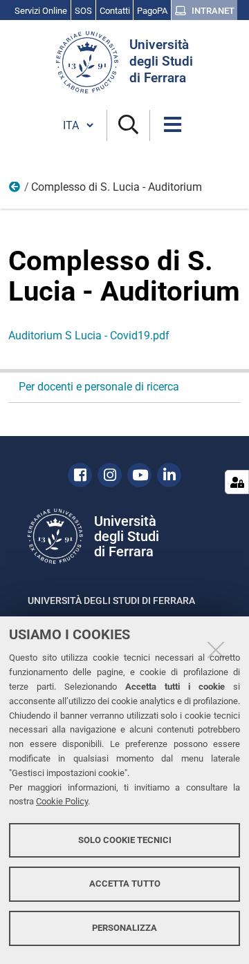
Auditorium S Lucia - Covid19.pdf (88, 335)
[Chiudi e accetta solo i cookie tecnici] (216, 650)
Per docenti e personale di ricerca (99, 386)
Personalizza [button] (124, 928)
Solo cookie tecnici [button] (125, 840)
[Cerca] (128, 125)
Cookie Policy (62, 801)
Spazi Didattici (15, 190)
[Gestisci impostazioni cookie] (237, 482)
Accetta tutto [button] (124, 883)
